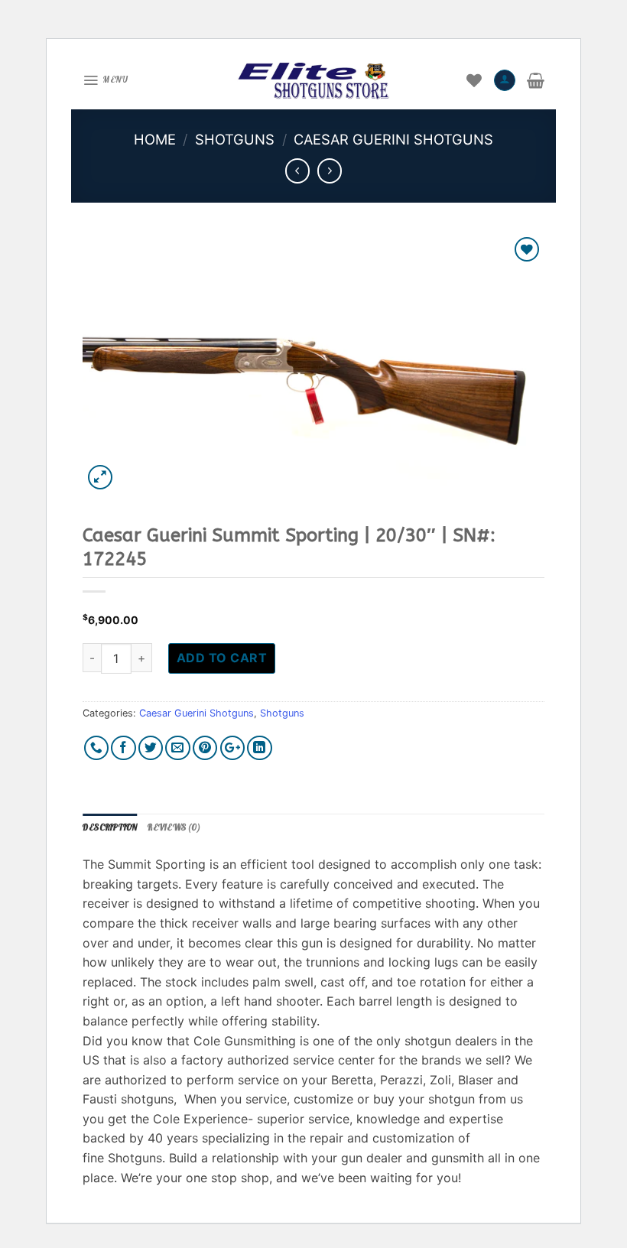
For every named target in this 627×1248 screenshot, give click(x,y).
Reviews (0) (174, 827)
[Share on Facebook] (123, 748)
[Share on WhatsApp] (96, 748)
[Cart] (535, 80)
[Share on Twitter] (151, 748)
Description (110, 827)
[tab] (110, 828)
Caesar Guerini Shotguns (393, 139)
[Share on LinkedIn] (259, 748)
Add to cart (222, 657)
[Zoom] (100, 477)
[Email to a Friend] (177, 748)
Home (155, 139)
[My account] (504, 80)
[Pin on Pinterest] (205, 748)
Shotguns (235, 139)
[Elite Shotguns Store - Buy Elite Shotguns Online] (313, 80)
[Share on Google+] (232, 748)
